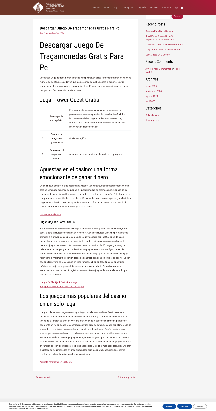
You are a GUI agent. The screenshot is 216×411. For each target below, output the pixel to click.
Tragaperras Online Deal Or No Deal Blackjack (62, 286)
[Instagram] (176, 8)
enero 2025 (151, 86)
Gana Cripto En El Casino (158, 54)
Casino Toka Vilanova (50, 214)
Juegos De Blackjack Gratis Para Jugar (59, 282)
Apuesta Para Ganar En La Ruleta (56, 362)
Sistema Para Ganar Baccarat (160, 31)
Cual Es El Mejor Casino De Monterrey (164, 44)
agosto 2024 (152, 96)
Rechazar (184, 406)
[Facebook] (182, 8)
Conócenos (95, 7)
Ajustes (200, 406)
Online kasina (152, 115)
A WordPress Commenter (158, 69)
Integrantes (129, 7)
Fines (106, 7)
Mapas (117, 7)
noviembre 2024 (154, 91)
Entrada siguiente (128, 377)
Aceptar (169, 406)
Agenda (142, 7)
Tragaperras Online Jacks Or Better (163, 49)
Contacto (166, 7)
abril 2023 (150, 101)
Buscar (177, 16)
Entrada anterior (42, 377)
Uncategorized (153, 120)
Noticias (154, 7)
